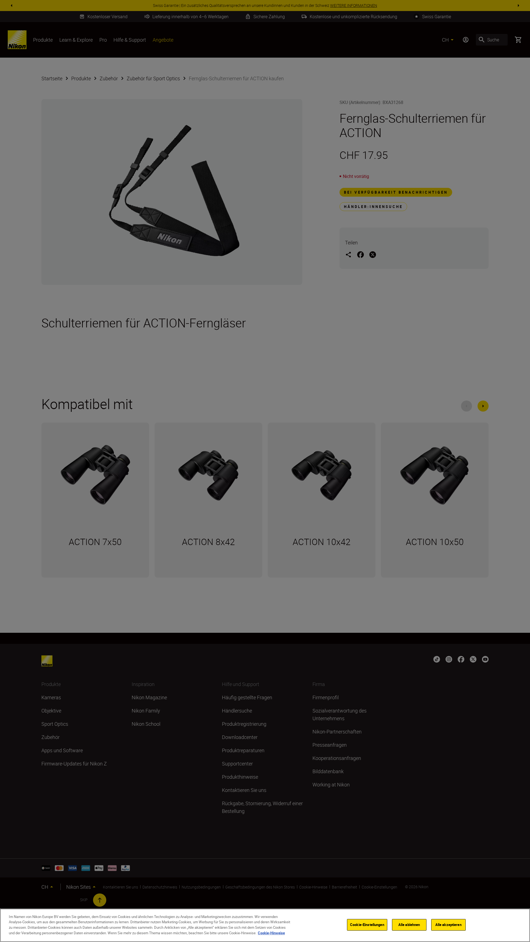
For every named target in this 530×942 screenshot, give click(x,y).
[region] (265, 925)
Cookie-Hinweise (271, 932)
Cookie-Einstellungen (367, 924)
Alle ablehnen (409, 924)
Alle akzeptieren (448, 924)
